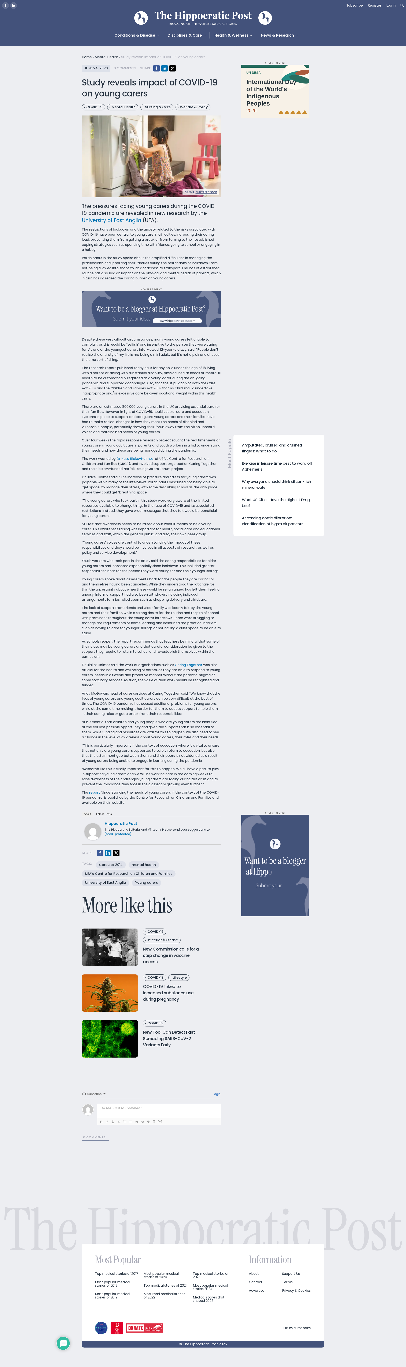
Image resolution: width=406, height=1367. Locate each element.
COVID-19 (94, 107)
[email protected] (118, 834)
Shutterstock (206, 192)
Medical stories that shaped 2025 (209, 1299)
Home (87, 57)
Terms (287, 1282)
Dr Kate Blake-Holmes (135, 458)
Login (216, 1094)
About (87, 814)
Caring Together (188, 664)
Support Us (291, 1273)
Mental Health (106, 57)
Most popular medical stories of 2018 (112, 1283)
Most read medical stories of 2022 (164, 1295)
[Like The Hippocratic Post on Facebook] (5, 5)
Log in (391, 5)
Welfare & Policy (194, 107)
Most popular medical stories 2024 (210, 1287)
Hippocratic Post (121, 823)
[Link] (149, 1121)
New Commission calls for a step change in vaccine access (171, 955)
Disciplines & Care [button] (185, 35)
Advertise (256, 1290)
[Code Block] (143, 1121)
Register (374, 5)
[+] (160, 1121)
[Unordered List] (131, 1121)
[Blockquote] (137, 1121)
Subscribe (354, 5)
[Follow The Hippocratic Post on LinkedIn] (13, 5)
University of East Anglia (111, 220)
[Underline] (113, 1121)
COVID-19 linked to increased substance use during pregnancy (168, 993)
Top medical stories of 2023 (210, 1275)
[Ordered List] (125, 1121)
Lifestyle (180, 977)
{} (154, 1121)
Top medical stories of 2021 (165, 1285)
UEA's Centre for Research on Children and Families (128, 873)
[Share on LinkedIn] (164, 68)
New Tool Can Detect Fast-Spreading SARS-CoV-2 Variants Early (170, 1038)
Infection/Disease (162, 940)
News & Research (277, 35)
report (94, 792)
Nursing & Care (158, 107)
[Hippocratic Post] (92, 831)
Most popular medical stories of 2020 (161, 1275)
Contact (255, 1282)
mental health (144, 864)
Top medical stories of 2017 (116, 1273)
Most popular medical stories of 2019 (112, 1295)
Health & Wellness (231, 35)
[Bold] (101, 1121)
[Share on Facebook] (156, 68)
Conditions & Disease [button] (134, 35)
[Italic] (107, 1121)
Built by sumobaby (296, 1328)
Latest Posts (104, 814)
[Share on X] (172, 68)
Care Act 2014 (111, 864)
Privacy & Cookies (296, 1290)
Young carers (146, 882)
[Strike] (119, 1121)
